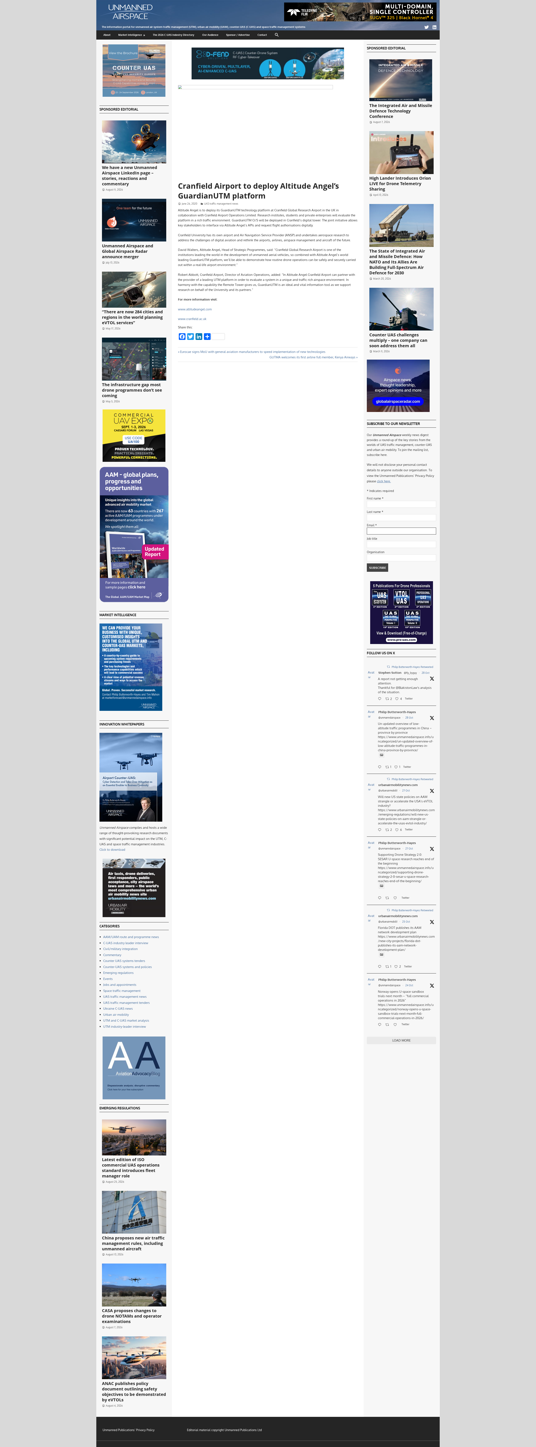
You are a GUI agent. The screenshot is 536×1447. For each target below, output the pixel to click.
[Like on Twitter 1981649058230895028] (396, 1025)
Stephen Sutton (389, 673)
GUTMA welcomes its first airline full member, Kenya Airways (312, 357)
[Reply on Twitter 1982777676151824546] (380, 830)
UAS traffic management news (221, 203)
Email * (372, 525)
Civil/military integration (120, 949)
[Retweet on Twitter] (388, 666)
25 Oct (406, 921)
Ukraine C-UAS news (118, 1009)
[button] (277, 35)
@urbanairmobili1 (387, 790)
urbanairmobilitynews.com (398, 785)
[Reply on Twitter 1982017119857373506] (380, 967)
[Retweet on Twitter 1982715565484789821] (388, 898)
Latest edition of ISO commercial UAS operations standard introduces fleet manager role (131, 1168)
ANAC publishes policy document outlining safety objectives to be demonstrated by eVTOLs (134, 1392)
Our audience (210, 34)
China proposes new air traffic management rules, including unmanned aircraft (133, 1243)
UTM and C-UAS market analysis (126, 1020)
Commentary (112, 955)
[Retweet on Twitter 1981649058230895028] (388, 1025)
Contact (262, 34)
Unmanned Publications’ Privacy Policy (129, 1430)
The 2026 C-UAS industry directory (173, 34)
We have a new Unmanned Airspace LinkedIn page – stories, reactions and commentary (129, 176)
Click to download (112, 850)
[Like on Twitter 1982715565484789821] (396, 898)
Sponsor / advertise (238, 34)
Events (108, 979)
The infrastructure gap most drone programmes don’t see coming (132, 390)
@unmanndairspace (389, 717)
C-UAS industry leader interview (125, 943)
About (107, 34)
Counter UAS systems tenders (124, 961)
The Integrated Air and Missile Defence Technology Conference (400, 111)
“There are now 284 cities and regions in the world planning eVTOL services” (132, 317)
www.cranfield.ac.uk (192, 319)
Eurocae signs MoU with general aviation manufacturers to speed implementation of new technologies (252, 352)
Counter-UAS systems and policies (127, 967)
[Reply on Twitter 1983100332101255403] (380, 699)
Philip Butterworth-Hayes (397, 712)
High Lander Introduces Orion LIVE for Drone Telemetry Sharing (400, 183)
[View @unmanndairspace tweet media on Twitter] (381, 755)
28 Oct (425, 672)
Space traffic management (121, 991)
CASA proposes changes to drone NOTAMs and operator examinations (132, 1316)
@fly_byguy (410, 672)
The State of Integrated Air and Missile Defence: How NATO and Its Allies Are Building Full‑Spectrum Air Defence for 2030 (397, 262)
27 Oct (406, 790)
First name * (375, 498)
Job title (372, 538)
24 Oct (409, 985)
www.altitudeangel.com (195, 309)
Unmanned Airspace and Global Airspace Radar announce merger (127, 251)
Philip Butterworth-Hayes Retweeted (412, 667)
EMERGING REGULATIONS (119, 1108)
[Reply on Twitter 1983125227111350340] (380, 767)
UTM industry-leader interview (124, 1027)
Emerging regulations (118, 973)
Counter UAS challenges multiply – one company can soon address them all (398, 340)
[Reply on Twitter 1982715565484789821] (380, 898)
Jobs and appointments (119, 985)
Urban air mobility (116, 1015)
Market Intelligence (130, 34)
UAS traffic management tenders (126, 1003)
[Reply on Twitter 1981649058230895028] (380, 1025)
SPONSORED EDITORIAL (118, 109)
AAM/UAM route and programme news (131, 937)
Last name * (375, 512)
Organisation (375, 552)
